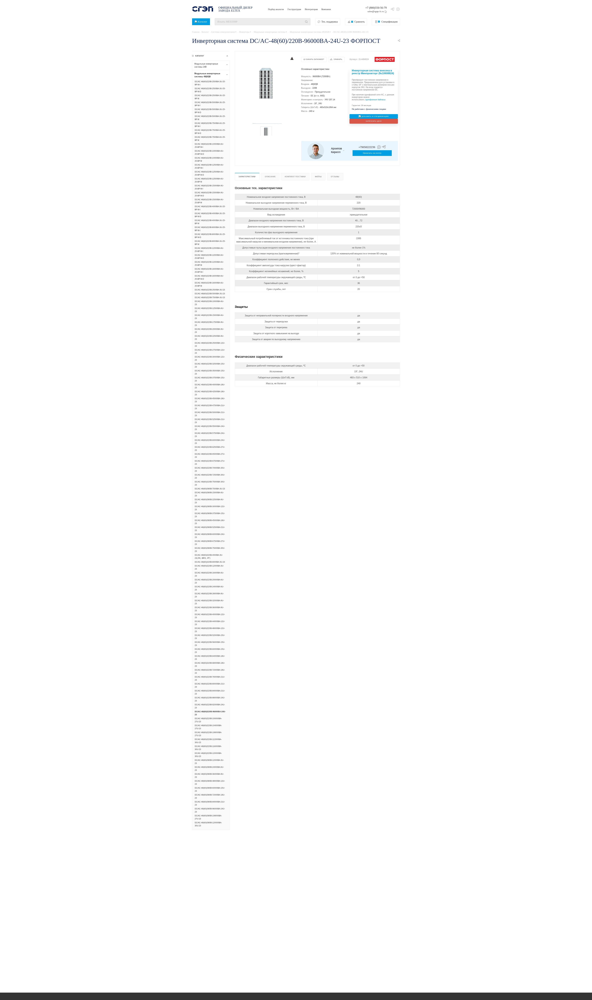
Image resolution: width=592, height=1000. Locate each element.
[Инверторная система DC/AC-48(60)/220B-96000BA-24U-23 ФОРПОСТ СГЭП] (266, 84)
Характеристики (247, 177)
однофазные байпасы (375, 99)
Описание (270, 177)
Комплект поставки (295, 177)
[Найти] (306, 21)
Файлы (318, 177)
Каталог (202, 21)
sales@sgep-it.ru (376, 11)
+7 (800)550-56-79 (376, 7)
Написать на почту (372, 153)
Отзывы (335, 177)
